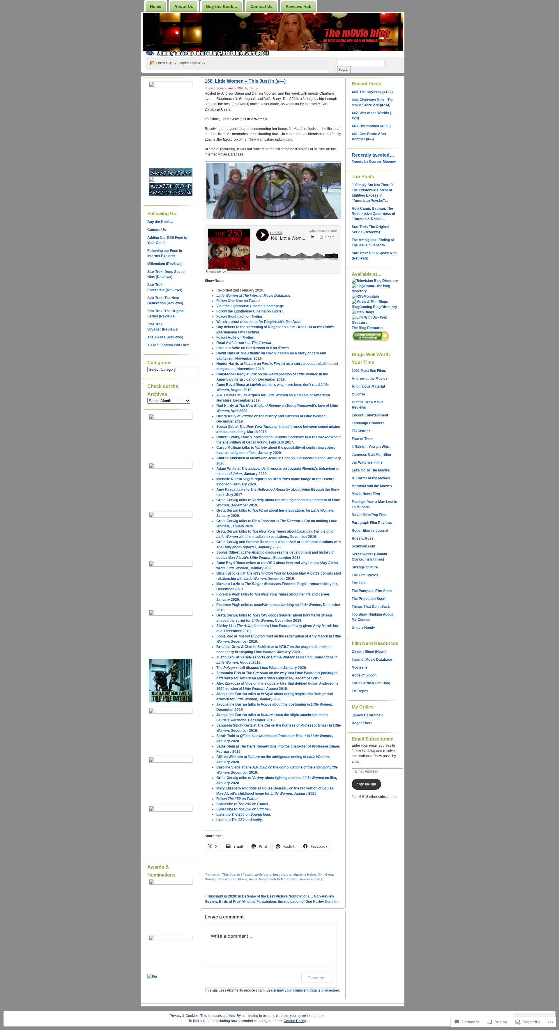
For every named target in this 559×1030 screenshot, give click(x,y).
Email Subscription (373, 738)
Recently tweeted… (373, 155)
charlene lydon (304, 874)
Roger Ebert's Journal (370, 531)
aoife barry (263, 874)
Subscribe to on (242, 804)
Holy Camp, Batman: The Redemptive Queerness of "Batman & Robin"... (373, 213)
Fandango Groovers (368, 423)
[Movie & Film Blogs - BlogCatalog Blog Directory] (375, 307)
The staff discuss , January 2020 (261, 668)
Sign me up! (366, 784)
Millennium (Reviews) (165, 264)
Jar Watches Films (367, 462)
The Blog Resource (367, 328)
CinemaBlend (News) (369, 652)
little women (226, 879)
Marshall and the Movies (372, 486)
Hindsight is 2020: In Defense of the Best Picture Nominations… (260, 896)
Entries (166, 63)
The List (358, 583)
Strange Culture (365, 567)
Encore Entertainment (370, 415)
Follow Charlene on (238, 301)
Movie (242, 879)
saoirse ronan (309, 879)
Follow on (237, 799)
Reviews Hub (299, 6)
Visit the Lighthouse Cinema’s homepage (250, 306)
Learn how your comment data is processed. (303, 990)
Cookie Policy (295, 1021)
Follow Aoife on (235, 337)
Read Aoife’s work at (243, 343)
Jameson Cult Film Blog (371, 455)
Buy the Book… (221, 6)
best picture (282, 874)
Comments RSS (191, 63)
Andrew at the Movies (370, 379)
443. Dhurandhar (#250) (371, 126)
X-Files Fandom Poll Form (168, 345)
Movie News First (366, 494)
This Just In (231, 874)
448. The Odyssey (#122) (372, 92)
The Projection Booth (369, 599)
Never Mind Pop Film (369, 515)
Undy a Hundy (363, 628)
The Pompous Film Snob (372, 591)
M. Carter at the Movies (371, 478)
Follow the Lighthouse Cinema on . (250, 311)
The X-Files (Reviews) (165, 337)
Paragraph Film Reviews (372, 523)
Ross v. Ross (363, 538)
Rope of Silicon (364, 675)
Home (155, 6)
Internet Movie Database (372, 660)
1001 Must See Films (369, 371)
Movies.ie (359, 667)
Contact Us (261, 6)
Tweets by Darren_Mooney (374, 162)
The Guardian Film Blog (371, 683)
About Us (183, 6)
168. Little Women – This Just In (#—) (245, 81)
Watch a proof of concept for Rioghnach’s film (258, 322)
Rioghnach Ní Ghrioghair (278, 879)
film (320, 874)
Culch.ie (358, 394)
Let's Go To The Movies (371, 470)
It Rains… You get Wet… (372, 447)
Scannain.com (363, 546)
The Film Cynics (365, 575)
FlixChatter (361, 431)
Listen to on (243, 814)
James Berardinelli (367, 715)
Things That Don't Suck (371, 607)
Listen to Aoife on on (252, 348)
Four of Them (363, 439)
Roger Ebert (362, 723)
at (253, 296)
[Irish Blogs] (363, 312)
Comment (316, 977)
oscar (253, 879)
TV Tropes (360, 691)
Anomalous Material (368, 386)
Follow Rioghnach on (239, 317)
